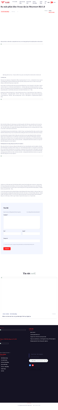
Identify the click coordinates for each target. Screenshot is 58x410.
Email (23, 231)
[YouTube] (33, 365)
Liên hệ (46, 2)
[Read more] (29, 294)
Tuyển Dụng (41, 2)
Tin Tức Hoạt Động (5, 11)
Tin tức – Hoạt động (35, 2)
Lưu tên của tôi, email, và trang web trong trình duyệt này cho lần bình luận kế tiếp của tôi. (19, 244)
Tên (4, 231)
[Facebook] (30, 365)
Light (48, 2)
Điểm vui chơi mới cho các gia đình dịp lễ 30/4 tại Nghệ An (16, 316)
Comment (5, 214)
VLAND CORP (37, 405)
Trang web (5, 238)
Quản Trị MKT (52, 12)
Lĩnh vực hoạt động (22, 2)
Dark (54, 2)
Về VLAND (14, 1)
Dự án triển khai (29, 2)
